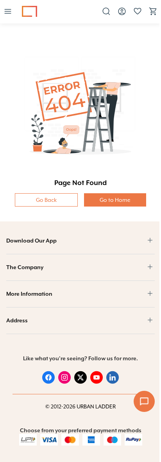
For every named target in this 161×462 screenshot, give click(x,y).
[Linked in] (112, 382)
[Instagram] (64, 382)
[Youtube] (96, 382)
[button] (8, 12)
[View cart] (153, 14)
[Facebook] (48, 382)
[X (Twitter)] (80, 382)
